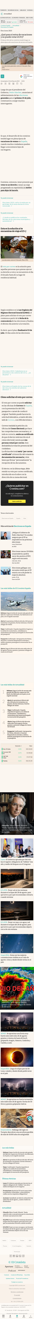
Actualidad (16, 25)
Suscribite (27, 1275)
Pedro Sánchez (15, 92)
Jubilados (23, 10)
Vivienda (30, 10)
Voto (24, 518)
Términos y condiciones (17, 1292)
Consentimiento (17, 1298)
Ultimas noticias (5, 17)
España (24, 141)
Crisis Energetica (16, 1246)
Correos (11, 420)
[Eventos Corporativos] (18, 1266)
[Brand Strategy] (26, 1266)
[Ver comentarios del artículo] (21, 84)
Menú (3, 1317)
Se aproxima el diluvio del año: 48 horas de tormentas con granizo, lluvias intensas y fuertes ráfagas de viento (17, 622)
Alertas (23, 1317)
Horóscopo (17, 1251)
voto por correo (8, 266)
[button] (29, 1118)
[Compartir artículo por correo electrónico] (17, 84)
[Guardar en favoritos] (2, 76)
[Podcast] (12, 1271)
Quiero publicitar (19, 501)
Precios (5, 1246)
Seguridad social (13, 10)
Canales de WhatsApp (17, 1275)
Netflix (4, 1240)
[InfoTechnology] (21, 1270)
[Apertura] (9, 1267)
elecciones (23, 95)
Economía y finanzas (18, 17)
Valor (30, 746)
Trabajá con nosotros (17, 1282)
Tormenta (3, 10)
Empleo (22, 1240)
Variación (17, 746)
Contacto (6, 1275)
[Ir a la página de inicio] (2, 14)
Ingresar (30, 1317)
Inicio (17, 1317)
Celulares (13, 1240)
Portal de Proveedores (22, 1278)
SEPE (30, 1240)
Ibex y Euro (29, 17)
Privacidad (17, 1295)
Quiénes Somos (10, 1278)
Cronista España (5, 25)
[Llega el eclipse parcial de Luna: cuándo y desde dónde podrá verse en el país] (17, 1057)
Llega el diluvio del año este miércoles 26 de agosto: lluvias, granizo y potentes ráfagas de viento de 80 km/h (16, 650)
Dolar (10, 1317)
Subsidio (29, 1246)
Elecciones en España (7, 27)
